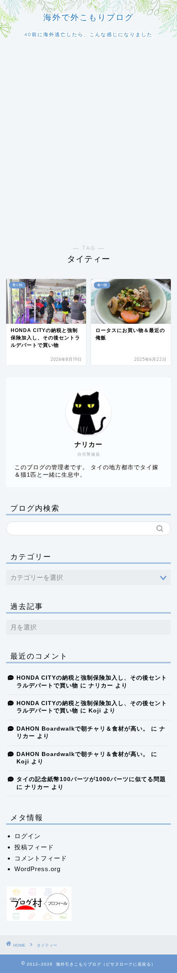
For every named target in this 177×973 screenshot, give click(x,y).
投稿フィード (34, 847)
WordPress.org (37, 868)
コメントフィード (40, 858)
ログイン (27, 835)
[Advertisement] (88, 141)
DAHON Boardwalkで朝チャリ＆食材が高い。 (82, 729)
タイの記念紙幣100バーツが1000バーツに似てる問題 (91, 779)
